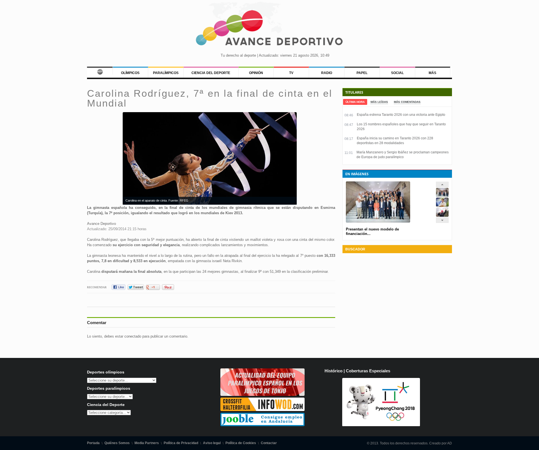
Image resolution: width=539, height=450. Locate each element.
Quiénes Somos (117, 443)
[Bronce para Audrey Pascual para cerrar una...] (442, 215)
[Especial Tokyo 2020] (262, 395)
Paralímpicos (166, 73)
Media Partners (146, 443)
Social (397, 73)
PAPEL (362, 73)
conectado (132, 336)
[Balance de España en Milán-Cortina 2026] (442, 206)
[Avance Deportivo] (269, 30)
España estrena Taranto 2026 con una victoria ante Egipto (401, 115)
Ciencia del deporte (210, 73)
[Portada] (100, 71)
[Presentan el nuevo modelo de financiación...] (442, 196)
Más (432, 73)
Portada (93, 443)
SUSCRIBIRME (297, 428)
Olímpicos (130, 73)
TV (291, 73)
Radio (326, 73)
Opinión (256, 73)
